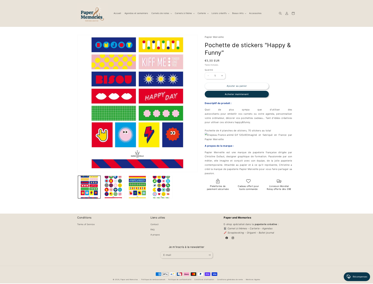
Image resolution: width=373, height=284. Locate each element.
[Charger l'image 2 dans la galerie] (113, 187)
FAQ (153, 229)
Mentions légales (253, 279)
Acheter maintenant (237, 94)
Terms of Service (86, 224)
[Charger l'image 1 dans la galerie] (89, 187)
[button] (161, 13)
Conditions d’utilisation (204, 279)
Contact (155, 224)
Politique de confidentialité (179, 279)
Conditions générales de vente (230, 279)
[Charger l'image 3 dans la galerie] (137, 187)
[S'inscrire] (209, 255)
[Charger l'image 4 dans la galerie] (161, 187)
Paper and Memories (129, 279)
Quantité (209, 70)
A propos (155, 234)
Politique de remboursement (153, 279)
